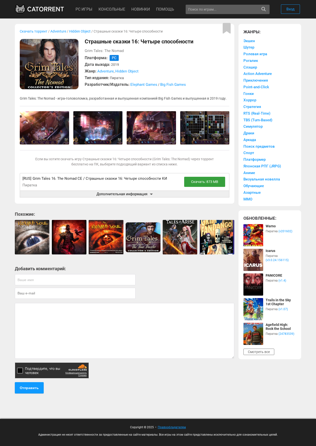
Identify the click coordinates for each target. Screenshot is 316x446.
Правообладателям (172, 427)
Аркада (249, 140)
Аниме (249, 173)
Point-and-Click (256, 87)
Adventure (58, 31)
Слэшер (250, 67)
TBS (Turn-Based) (257, 120)
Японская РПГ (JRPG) (262, 166)
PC (114, 58)
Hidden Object (80, 31)
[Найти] (263, 9)
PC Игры (84, 9)
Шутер (248, 47)
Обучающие (253, 186)
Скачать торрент (33, 31)
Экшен (249, 41)
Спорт (248, 153)
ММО (247, 199)
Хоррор (249, 100)
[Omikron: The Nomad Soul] (32, 237)
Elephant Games (143, 84)
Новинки (140, 9)
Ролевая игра (255, 54)
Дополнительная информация (122, 194)
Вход (290, 9)
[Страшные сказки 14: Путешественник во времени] (143, 237)
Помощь (165, 9)
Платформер (254, 159)
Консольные (112, 9)
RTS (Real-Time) (256, 113)
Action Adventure (257, 73)
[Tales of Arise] (180, 237)
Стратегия (252, 107)
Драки (248, 133)
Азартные (252, 192)
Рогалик (250, 60)
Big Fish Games (173, 84)
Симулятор (253, 126)
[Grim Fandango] (217, 237)
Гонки (248, 93)
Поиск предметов (259, 146)
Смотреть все (259, 352)
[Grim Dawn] (69, 237)
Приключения (255, 80)
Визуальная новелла (261, 179)
